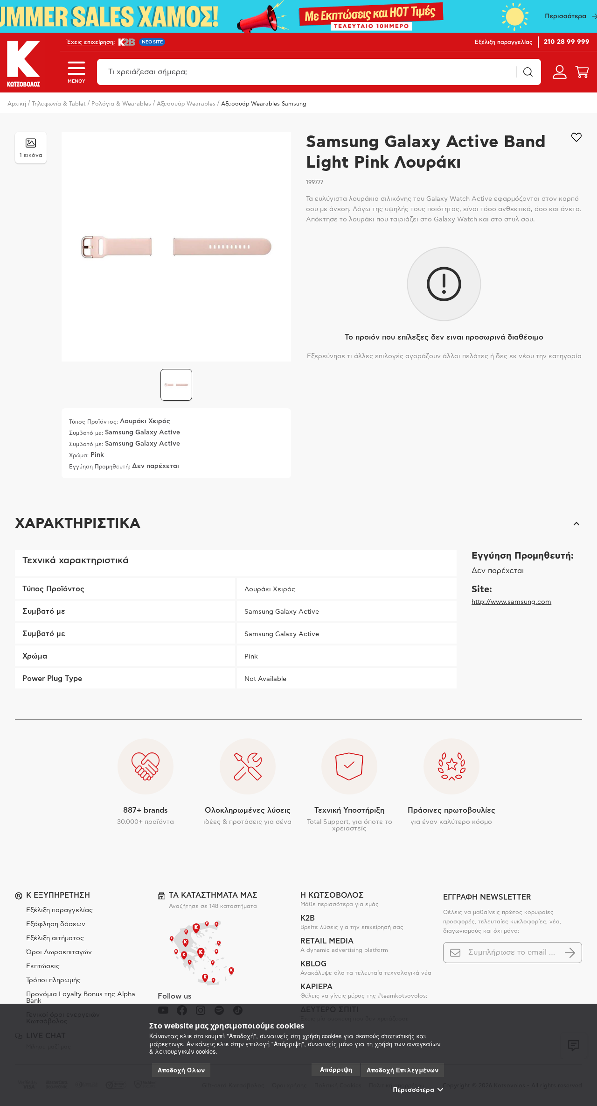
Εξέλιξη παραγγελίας (59, 910)
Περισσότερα (414, 1089)
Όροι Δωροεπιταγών (59, 952)
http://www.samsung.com (511, 602)
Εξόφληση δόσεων (55, 924)
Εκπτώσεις (43, 966)
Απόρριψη (336, 1069)
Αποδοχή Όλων (181, 1070)
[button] (298, 523)
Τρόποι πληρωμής (53, 980)
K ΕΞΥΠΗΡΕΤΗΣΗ (58, 895)
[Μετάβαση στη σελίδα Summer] (298, 16)
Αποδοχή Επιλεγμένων (402, 1070)
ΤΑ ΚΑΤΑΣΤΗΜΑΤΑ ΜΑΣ (213, 895)
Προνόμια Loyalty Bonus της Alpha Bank (80, 997)
